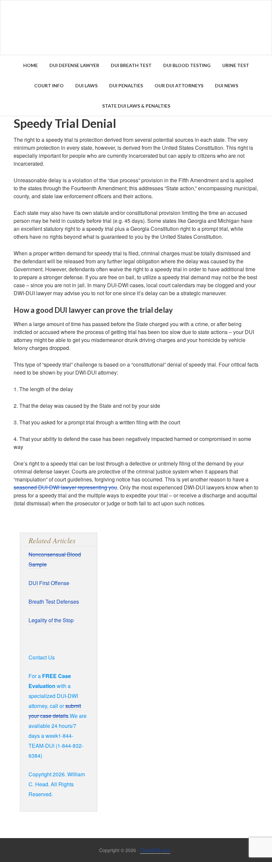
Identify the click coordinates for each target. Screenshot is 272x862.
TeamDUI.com (155, 850)
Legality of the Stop (51, 620)
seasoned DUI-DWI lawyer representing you (65, 487)
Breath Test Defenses (54, 601)
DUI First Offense (49, 583)
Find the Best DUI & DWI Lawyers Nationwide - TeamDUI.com (136, 27)
